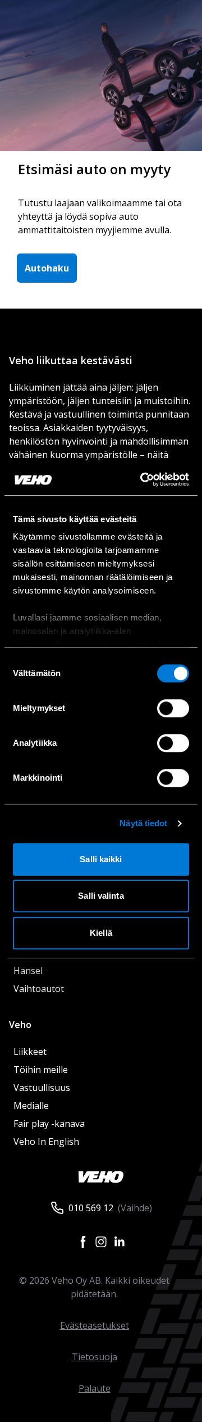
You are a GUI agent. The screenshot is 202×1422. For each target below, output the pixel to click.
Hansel (28, 970)
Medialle (31, 1105)
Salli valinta (100, 895)
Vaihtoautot (38, 988)
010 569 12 (90, 1208)
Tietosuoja (94, 1357)
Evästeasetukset (94, 1325)
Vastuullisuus (41, 1087)
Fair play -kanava (49, 1123)
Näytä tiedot (143, 823)
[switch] (173, 708)
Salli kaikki (101, 859)
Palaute (95, 1388)
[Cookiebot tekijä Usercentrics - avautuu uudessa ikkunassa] (142, 479)
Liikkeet (30, 1051)
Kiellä (101, 933)
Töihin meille (40, 1069)
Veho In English (46, 1141)
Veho (20, 1024)
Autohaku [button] (47, 268)
